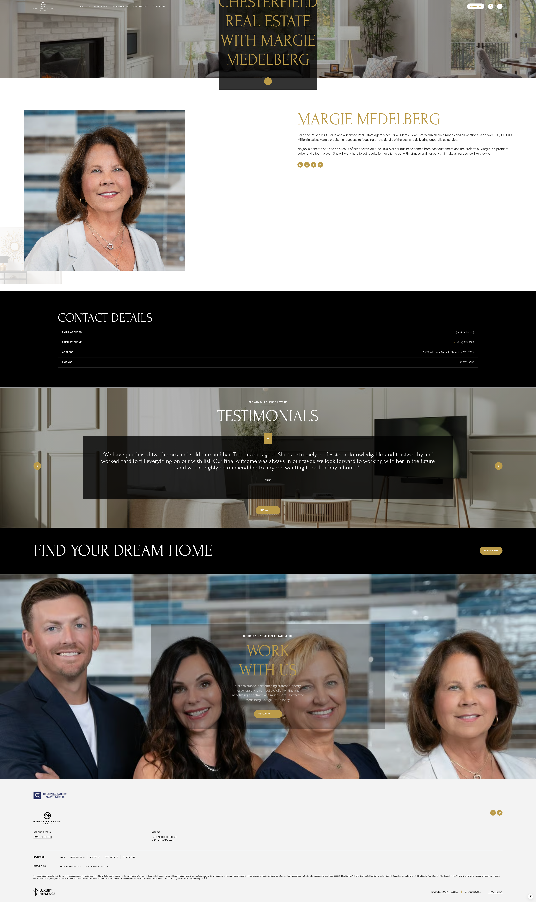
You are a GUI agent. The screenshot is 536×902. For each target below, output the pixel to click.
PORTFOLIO (85, 6)
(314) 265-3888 (465, 342)
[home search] (490, 6)
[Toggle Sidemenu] (499, 6)
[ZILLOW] (300, 165)
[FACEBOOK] (313, 165)
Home (62, 857)
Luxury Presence (450, 892)
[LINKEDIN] (320, 165)
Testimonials (111, 857)
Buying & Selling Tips (70, 866)
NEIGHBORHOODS (140, 6)
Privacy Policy (495, 892)
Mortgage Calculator (96, 866)
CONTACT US (159, 6)
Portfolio (95, 857)
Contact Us (475, 6)
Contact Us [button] (129, 857)
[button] (268, 714)
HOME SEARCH (100, 6)
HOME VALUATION (120, 6)
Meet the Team (77, 857)
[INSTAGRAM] (307, 165)
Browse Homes (491, 551)
